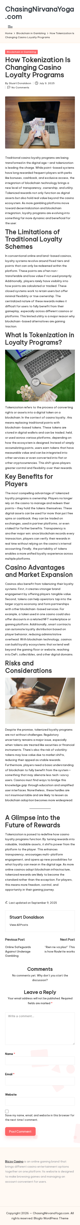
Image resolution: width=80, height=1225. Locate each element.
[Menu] (10, 26)
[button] (19, 925)
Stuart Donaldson (27, 917)
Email (10, 1074)
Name (10, 1054)
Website (11, 1094)
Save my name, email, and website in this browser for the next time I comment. (39, 1117)
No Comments (20, 87)
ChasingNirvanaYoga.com (39, 12)
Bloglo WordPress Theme (51, 1218)
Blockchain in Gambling (21, 51)
